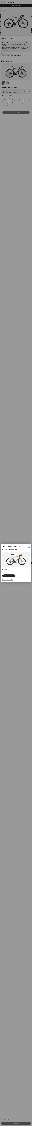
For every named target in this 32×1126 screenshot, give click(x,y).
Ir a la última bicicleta (9, 576)
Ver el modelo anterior (7, 580)
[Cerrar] (29, 546)
